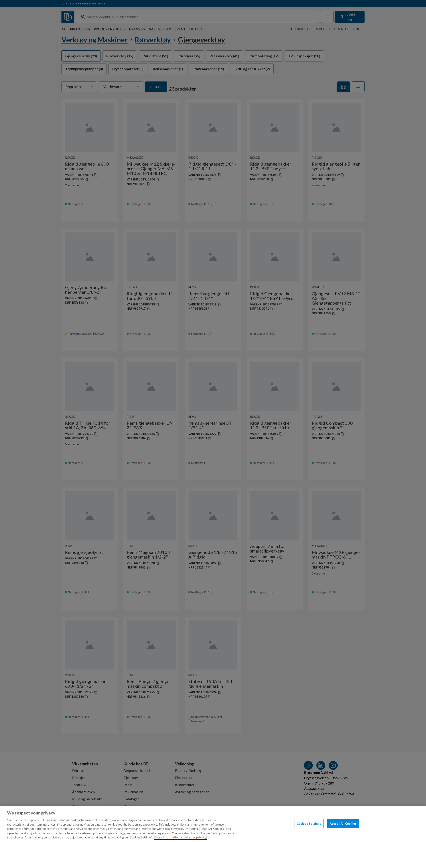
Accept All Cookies (343, 823)
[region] (213, 824)
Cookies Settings (309, 823)
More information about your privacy (180, 837)
